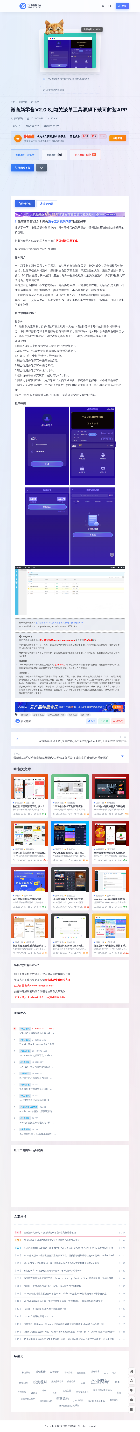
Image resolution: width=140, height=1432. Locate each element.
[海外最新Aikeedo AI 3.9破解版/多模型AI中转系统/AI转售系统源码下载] (70, 925)
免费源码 (19, 802)
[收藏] (41, 167)
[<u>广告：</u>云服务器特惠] (70, 707)
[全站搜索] (110, 6)
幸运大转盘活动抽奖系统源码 (109, 852)
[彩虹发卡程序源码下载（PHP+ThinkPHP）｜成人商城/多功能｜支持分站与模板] (29, 786)
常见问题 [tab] (48, 203)
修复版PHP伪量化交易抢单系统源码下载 (109, 947)
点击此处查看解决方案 (58, 979)
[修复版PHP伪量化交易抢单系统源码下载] (110, 925)
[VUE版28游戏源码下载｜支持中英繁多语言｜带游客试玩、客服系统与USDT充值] (70, 833)
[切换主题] (103, 6)
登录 (124, 6)
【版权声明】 (60, 664)
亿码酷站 (26, 721)
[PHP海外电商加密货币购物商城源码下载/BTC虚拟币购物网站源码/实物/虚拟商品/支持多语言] (110, 786)
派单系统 (73, 714)
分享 (93, 721)
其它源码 (111, 849)
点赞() (119, 721)
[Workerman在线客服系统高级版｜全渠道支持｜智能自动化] (110, 879)
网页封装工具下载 (67, 241)
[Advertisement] (70, 1180)
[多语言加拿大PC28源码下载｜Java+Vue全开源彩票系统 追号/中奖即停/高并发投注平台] (70, 879)
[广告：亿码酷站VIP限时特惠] (70, 214)
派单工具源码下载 (59, 221)
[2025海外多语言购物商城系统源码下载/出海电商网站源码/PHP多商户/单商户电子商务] (70, 786)
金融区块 (71, 849)
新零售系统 (38, 714)
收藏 (105, 721)
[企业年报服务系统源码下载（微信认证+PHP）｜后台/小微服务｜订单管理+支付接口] (29, 879)
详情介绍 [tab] (26, 203)
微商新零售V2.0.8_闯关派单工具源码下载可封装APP (59, 622)
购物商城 (71, 802)
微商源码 (25, 714)
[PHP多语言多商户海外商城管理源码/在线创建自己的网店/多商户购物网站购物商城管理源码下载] (29, 833)
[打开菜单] (14, 6)
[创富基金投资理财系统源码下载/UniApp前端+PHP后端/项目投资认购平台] (29, 925)
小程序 (18, 895)
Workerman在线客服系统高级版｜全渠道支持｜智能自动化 (110, 901)
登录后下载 (24, 167)
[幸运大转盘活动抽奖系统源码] (110, 833)
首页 (13, 102)
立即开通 (117, 138)
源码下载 (23, 102)
